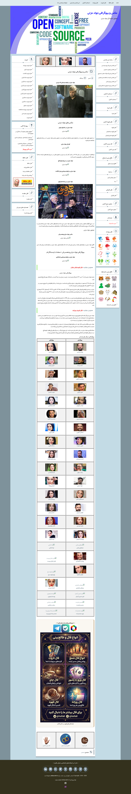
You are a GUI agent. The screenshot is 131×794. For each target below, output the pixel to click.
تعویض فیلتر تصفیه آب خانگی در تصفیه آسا (24, 132)
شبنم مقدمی (51, 472)
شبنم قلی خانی (80, 499)
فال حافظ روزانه (28, 167)
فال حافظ (111, 2)
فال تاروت (103, 2)
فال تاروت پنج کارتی (27, 89)
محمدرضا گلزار (51, 419)
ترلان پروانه (51, 485)
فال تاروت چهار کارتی (26, 85)
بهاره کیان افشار (51, 459)
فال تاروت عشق (28, 105)
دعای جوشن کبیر (111, 177)
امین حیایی (80, 392)
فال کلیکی (113, 195)
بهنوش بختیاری (80, 587)
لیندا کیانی (51, 539)
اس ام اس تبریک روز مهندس (109, 65)
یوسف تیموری (51, 596)
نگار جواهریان (51, 525)
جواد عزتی (80, 485)
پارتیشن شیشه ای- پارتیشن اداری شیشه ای (24, 138)
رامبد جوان (80, 472)
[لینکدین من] (45, 769)
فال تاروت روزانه (27, 65)
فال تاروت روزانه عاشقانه (25, 109)
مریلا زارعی (51, 352)
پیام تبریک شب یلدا (27, 175)
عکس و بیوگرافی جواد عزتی (102, 13)
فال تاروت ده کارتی (27, 101)
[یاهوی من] (85, 769)
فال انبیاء (114, 113)
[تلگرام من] (80, 769)
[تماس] (65, 769)
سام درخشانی (51, 605)
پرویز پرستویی (80, 378)
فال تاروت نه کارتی (27, 97)
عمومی (82, 752)
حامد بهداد (80, 365)
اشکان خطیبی (80, 432)
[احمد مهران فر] (85, 61)
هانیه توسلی (80, 525)
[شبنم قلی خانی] (46, 61)
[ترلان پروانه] (65, 61)
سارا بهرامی (51, 512)
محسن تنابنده (80, 605)
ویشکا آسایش (80, 539)
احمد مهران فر (80, 459)
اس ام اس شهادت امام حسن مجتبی (107, 77)
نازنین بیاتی (51, 365)
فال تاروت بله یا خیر (27, 113)
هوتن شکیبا (80, 574)
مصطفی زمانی (80, 547)
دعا (115, 181)
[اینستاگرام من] (70, 769)
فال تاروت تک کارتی (27, 77)
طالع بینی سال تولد (111, 304)
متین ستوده (80, 445)
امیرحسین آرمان (80, 596)
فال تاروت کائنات (27, 73)
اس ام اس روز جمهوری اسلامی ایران (107, 85)
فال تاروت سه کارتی (26, 81)
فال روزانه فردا (28, 213)
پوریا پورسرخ (51, 574)
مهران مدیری (80, 419)
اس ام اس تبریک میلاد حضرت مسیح (107, 73)
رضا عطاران (51, 378)
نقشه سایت (58, 779)
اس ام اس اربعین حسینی (110, 69)
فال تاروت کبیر (28, 69)
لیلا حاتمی (51, 547)
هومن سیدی (80, 512)
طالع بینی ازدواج (112, 163)
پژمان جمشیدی (80, 561)
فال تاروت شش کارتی (26, 93)
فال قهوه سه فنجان (111, 131)
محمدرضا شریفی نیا (51, 613)
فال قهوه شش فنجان (110, 135)
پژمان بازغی (80, 352)
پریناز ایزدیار (51, 499)
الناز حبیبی (51, 432)
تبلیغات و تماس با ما (62, 2)
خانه (117, 2)
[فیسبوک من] (75, 769)
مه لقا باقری (51, 445)
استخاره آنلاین (86, 2)
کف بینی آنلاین (112, 149)
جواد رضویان (80, 405)
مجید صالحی (51, 392)
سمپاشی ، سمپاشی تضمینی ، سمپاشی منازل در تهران (25, 144)
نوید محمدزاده (80, 613)
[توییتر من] (60, 769)
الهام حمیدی (51, 587)
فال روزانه (95, 2)
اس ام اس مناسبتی (75, 2)
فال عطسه (29, 199)
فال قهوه (114, 127)
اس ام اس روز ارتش (111, 81)
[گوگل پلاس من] (55, 769)
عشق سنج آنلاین (112, 209)
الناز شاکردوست (51, 561)
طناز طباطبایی (51, 405)
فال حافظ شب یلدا (27, 171)
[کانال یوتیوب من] (50, 769)
